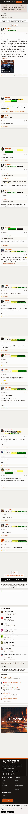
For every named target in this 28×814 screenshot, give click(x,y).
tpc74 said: (4, 173)
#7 (26, 232)
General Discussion (7, 680)
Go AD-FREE (8, 800)
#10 (26, 305)
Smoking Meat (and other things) (19, 786)
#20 (26, 544)
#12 (26, 359)
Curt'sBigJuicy (7, 643)
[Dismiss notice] (26, 6)
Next (15, 25)
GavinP (5, 619)
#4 (26, 154)
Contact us (4, 785)
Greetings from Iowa (9, 642)
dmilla (5, 637)
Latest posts (4, 674)
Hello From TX (6, 693)
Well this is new (7, 623)
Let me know (22, 9)
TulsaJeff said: (5, 178)
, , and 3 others (13, 75)
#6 (26, 195)
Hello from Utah (7, 617)
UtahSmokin (4, 17)
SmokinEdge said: (6, 235)
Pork (4, 690)
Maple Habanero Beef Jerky (14, 682)
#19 (26, 529)
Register (4, 798)
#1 (26, 33)
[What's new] (23, 1)
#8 (26, 254)
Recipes (16, 780)
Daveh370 (6, 631)
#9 (26, 290)
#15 (26, 436)
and (9, 263)
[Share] (25, 34)
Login (3, 795)
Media (16, 783)
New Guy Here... (8, 648)
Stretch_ (5, 657)
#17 (26, 475)
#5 (26, 169)
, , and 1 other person (13, 111)
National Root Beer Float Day (10, 698)
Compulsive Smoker (8, 613)
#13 (26, 374)
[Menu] (1, 1)
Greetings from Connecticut (10, 630)
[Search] (26, 1)
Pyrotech (6, 649)
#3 (26, 120)
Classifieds (17, 789)
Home (3, 780)
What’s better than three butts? (10, 688)
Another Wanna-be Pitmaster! (11, 636)
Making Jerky (6, 685)
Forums (4, 783)
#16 (26, 456)
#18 (26, 514)
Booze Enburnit (7, 625)
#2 (26, 104)
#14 (26, 392)
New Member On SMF (9, 611)
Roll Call (15, 613)
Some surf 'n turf (7, 677)
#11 (26, 343)
